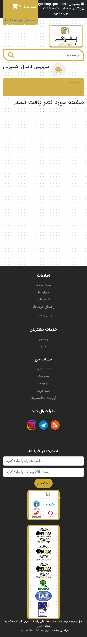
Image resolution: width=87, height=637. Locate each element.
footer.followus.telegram (43, 425)
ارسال (40, 625)
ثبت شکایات (44, 316)
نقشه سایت (43, 284)
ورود (55, 13)
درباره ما (43, 292)
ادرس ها (43, 383)
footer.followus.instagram (31, 425)
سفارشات (44, 375)
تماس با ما (43, 299)
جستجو (44, 339)
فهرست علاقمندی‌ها (43, 398)
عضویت (66, 13)
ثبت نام (43, 483)
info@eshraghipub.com (49, 4)
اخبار (43, 346)
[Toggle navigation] (74, 87)
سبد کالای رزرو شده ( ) (20, 20)
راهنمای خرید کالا (43, 306)
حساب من (43, 368)
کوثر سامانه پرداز (29, 630)
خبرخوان (55, 425)
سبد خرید (43, 390)
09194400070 (51, 8)
